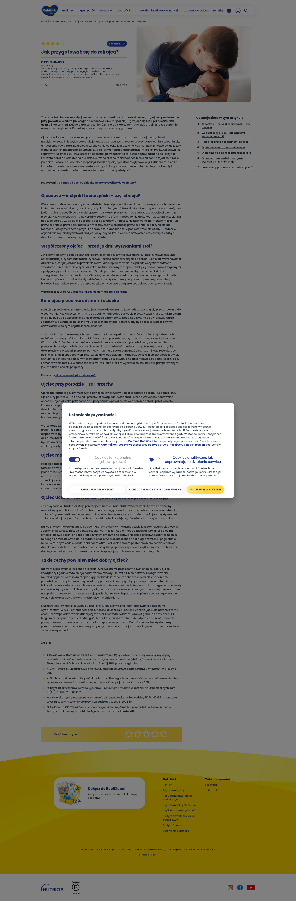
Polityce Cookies (139, 441)
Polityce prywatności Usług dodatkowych (176, 444)
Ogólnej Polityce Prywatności (121, 444)
